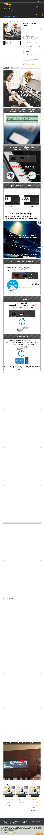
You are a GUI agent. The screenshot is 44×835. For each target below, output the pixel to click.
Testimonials (25, 822)
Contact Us (25, 821)
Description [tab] (6, 67)
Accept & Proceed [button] (12, 832)
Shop (4, 821)
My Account (38, 14)
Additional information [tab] (15, 67)
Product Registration (7, 822)
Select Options (35, 810)
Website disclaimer (35, 822)
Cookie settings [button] (4, 832)
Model (24, 46)
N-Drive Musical (8, 21)
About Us (14, 823)
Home (4, 21)
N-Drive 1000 (29, 64)
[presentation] (4, 32)
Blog (23, 823)
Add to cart (35, 59)
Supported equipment (36, 821)
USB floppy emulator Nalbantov (7, 6)
